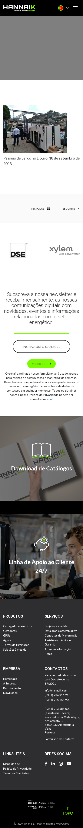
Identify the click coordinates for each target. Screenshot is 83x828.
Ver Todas (37, 208)
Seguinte (69, 208)
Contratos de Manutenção (61, 635)
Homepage (10, 678)
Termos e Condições (16, 773)
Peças (48, 654)
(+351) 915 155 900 (57, 700)
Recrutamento (12, 688)
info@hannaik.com (56, 690)
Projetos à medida (56, 626)
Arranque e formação (58, 649)
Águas (7, 640)
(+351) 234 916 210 (57, 695)
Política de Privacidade (17, 768)
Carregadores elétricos (17, 626)
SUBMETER (40, 363)
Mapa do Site (11, 764)
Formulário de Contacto (59, 739)
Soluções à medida (14, 649)
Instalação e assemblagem (61, 630)
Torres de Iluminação (16, 645)
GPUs (6, 635)
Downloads (10, 692)
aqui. (50, 399)
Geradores (10, 630)
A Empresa (10, 683)
